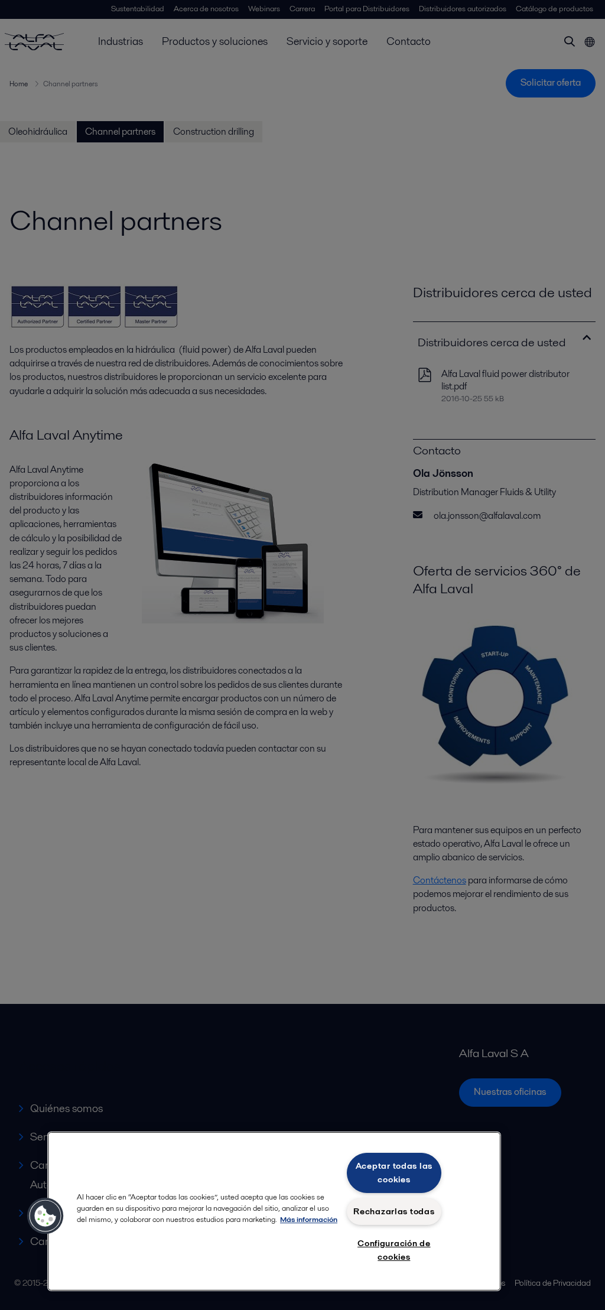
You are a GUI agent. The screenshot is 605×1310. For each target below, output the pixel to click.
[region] (274, 1211)
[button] (45, 1216)
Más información (308, 1219)
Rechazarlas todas (393, 1211)
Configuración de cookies (394, 1250)
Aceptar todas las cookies (394, 1172)
